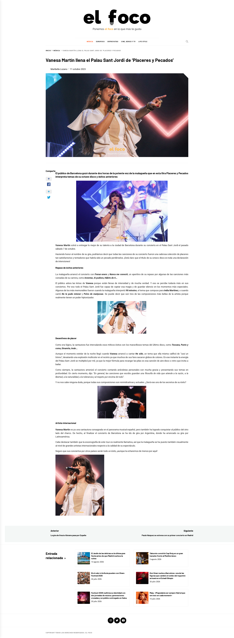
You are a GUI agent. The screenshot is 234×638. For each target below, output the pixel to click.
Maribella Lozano (59, 69)
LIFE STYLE (142, 41)
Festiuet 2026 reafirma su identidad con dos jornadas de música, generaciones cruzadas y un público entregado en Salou (109, 595)
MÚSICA (90, 41)
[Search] (187, 41)
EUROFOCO (100, 41)
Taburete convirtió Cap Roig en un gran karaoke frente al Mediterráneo (166, 554)
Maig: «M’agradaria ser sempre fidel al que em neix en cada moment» (167, 594)
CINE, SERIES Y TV (128, 41)
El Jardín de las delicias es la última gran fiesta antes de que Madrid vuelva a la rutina (108, 556)
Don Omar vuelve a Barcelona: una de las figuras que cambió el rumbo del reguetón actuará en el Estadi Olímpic (167, 575)
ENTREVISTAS (112, 41)
